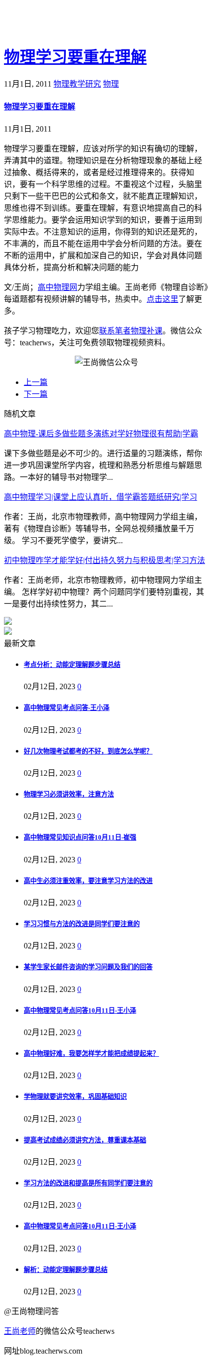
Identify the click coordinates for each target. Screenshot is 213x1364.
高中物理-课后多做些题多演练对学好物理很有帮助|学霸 (101, 433)
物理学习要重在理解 (75, 57)
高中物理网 (57, 287)
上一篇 (36, 382)
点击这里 (162, 299)
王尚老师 (20, 1331)
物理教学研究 (77, 84)
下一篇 (36, 394)
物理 (111, 84)
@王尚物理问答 (59, 23)
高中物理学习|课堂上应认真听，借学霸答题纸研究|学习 (100, 497)
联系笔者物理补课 (130, 331)
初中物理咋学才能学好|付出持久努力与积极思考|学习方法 (104, 560)
